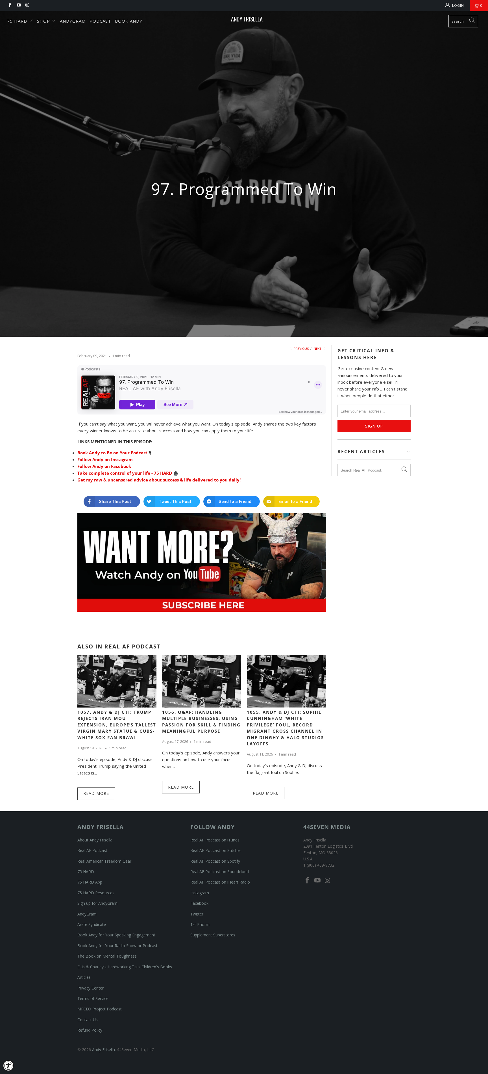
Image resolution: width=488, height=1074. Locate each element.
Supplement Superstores (212, 935)
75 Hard (18, 21)
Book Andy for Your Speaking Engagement (116, 935)
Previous (301, 348)
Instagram (199, 892)
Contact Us (87, 1019)
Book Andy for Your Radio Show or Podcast (117, 945)
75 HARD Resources (95, 892)
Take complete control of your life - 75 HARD (124, 473)
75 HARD (85, 871)
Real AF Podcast (92, 850)
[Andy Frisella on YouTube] (18, 5)
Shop (44, 21)
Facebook (199, 903)
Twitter (196, 914)
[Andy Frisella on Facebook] (9, 5)
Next (318, 348)
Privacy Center (90, 988)
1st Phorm (200, 924)
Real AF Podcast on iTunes (214, 840)
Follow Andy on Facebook (104, 466)
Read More (96, 793)
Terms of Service (92, 998)
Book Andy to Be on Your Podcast (112, 452)
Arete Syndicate (91, 924)
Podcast (100, 21)
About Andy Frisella (94, 840)
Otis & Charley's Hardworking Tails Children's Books (124, 966)
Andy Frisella (247, 19)
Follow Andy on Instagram (105, 459)
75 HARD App (89, 882)
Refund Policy (89, 1030)
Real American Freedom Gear (104, 861)
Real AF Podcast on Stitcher (215, 850)
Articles (84, 977)
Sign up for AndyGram (97, 903)
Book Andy (128, 21)
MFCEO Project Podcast (99, 1009)
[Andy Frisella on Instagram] (27, 5)
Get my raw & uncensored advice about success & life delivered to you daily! (159, 480)
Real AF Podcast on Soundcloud (219, 871)
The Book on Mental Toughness (107, 956)
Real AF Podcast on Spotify (215, 861)
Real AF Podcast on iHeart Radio (220, 882)
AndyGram (73, 21)
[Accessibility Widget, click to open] (8, 1065)
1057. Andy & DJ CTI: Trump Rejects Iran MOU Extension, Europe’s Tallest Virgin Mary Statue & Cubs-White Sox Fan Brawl (116, 724)
